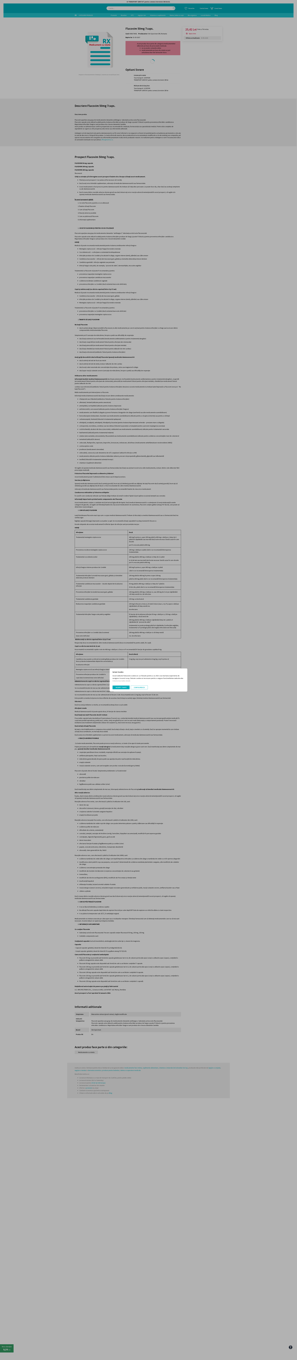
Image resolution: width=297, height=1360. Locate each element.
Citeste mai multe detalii (121, 681)
